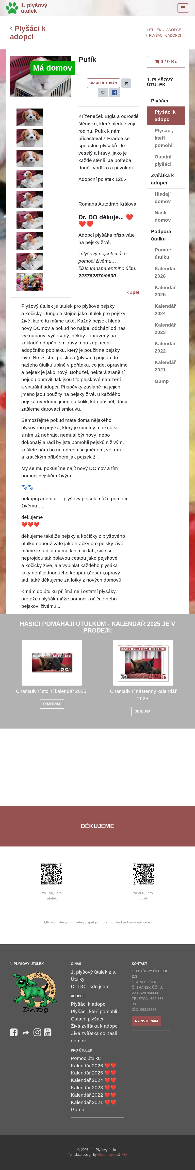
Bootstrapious (108, 1154)
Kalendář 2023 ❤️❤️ (94, 1087)
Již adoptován (103, 83)
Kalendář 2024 (165, 309)
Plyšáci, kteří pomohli (164, 138)
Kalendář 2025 (165, 291)
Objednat (52, 704)
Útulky (78, 979)
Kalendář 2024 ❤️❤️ (94, 1080)
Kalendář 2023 (165, 328)
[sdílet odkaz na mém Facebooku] (25, 1035)
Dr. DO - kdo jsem (90, 986)
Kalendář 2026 (165, 272)
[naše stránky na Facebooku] (14, 1033)
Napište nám (146, 1021)
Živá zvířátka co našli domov (94, 1037)
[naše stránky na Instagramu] (37, 1033)
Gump (162, 381)
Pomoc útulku (163, 253)
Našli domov (163, 216)
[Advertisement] (166, 472)
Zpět (133, 292)
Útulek (154, 30)
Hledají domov (163, 197)
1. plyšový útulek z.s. (93, 972)
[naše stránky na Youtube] (47, 1033)
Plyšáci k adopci (28, 33)
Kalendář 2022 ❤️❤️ (94, 1095)
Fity (124, 1154)
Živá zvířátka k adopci (95, 1026)
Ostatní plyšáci (163, 160)
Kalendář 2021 (165, 366)
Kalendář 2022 (165, 347)
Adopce (173, 30)
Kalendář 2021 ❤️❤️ (94, 1102)
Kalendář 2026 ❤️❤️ (94, 1065)
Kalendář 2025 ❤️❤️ (94, 1072)
